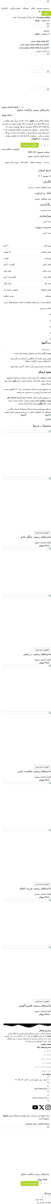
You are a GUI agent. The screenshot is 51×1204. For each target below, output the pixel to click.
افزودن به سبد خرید (29, 145)
